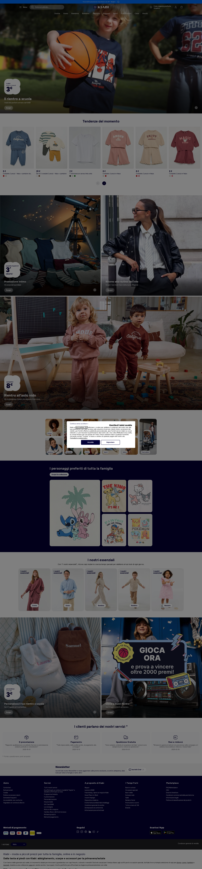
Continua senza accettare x (79, 423)
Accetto (90, 442)
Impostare (110, 442)
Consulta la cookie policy (78, 438)
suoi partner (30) (82, 427)
